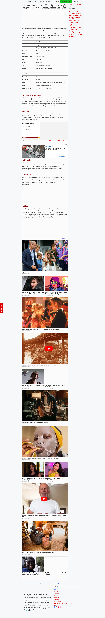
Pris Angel (61, 140)
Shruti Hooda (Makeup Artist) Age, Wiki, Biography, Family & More (76, 29)
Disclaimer (56, 599)
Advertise (56, 593)
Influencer (56, 1)
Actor (34, 1)
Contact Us (76, 1)
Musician (48, 1)
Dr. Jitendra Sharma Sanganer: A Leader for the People (76, 24)
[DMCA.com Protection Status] (27, 611)
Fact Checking (57, 601)
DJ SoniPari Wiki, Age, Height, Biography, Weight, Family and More (75, 18)
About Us (56, 591)
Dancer (42, 1)
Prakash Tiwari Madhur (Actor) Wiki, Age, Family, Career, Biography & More (75, 13)
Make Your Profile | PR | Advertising (63, 603)
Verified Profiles (66, 1)
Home (29, 1)
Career (55, 595)
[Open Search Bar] (81, 1)
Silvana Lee (52, 140)
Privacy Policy (57, 605)
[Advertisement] (45, 18)
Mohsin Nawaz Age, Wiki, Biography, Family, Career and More (75, 34)
